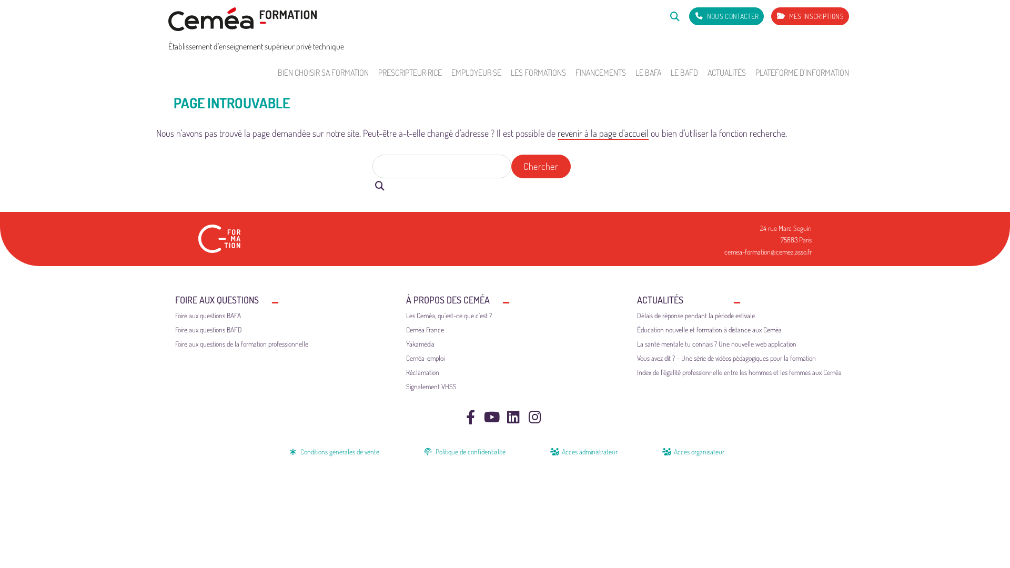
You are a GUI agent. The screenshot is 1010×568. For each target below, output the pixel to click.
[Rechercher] (675, 16)
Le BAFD (684, 72)
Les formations (538, 72)
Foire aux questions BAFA (208, 315)
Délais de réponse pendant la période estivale (696, 315)
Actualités (727, 72)
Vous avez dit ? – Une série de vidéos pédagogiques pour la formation (726, 357)
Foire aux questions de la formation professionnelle (241, 343)
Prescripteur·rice (410, 72)
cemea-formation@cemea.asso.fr (768, 251)
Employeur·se (476, 72)
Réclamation (422, 372)
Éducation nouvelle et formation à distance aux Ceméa (709, 329)
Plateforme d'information (802, 72)
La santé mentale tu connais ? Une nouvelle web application (716, 343)
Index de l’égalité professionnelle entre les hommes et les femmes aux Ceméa (739, 372)
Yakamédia (420, 343)
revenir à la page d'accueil (603, 133)
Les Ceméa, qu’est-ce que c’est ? (449, 315)
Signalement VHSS (431, 386)
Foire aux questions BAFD (208, 329)
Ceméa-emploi (425, 357)
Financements (600, 72)
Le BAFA (648, 72)
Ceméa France (425, 329)
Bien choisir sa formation (323, 72)
